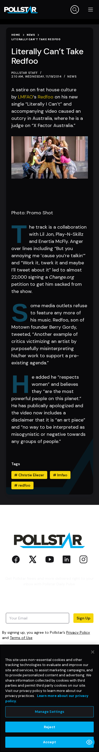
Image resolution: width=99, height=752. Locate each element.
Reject (49, 727)
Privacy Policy (78, 632)
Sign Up (83, 618)
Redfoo (45, 97)
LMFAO (25, 97)
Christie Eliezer (29, 475)
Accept (49, 742)
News (72, 76)
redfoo (22, 485)
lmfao (60, 475)
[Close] (92, 652)
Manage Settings (49, 711)
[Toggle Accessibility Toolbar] (89, 742)
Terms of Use (21, 637)
